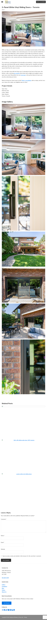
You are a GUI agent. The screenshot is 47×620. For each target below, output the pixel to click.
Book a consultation (26, 80)
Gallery (3, 584)
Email (2, 542)
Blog (3, 588)
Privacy (25, 617)
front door (23, 75)
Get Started (6, 603)
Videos (3, 590)
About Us (4, 592)
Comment (3, 519)
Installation (4, 586)
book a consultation (41, 1)
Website (3, 549)
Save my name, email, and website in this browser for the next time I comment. (22, 556)
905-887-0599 (5, 577)
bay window (17, 73)
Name (3, 535)
